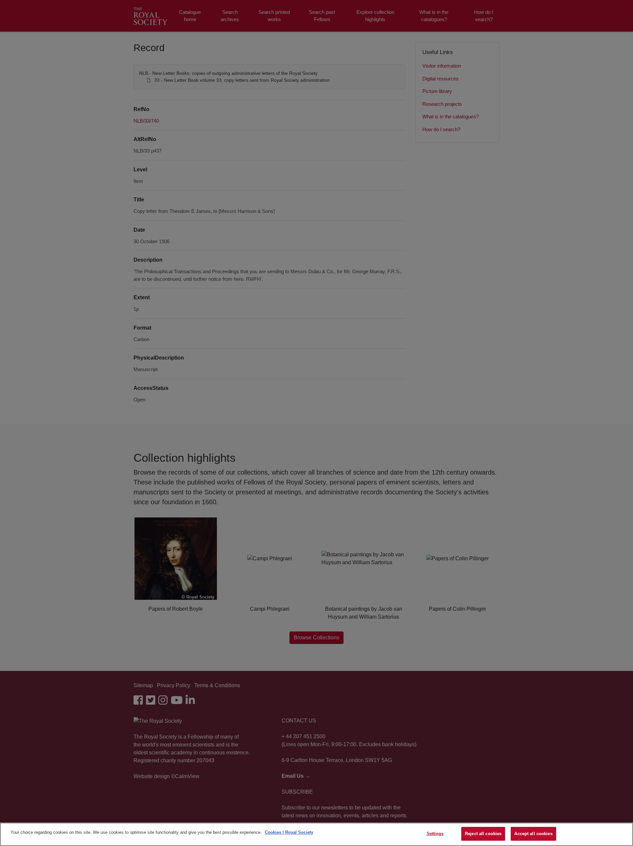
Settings (435, 833)
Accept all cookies (533, 833)
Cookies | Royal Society (289, 832)
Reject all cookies (483, 833)
